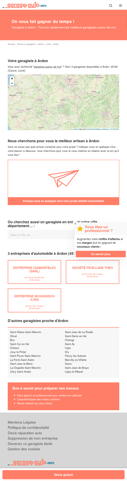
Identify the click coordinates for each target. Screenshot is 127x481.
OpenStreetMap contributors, (99, 129)
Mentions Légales (22, 422)
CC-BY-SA (114, 129)
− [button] (12, 83)
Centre (41, 44)
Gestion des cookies (24, 448)
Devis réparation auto (25, 432)
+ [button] (12, 78)
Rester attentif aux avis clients (34, 403)
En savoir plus (100, 254)
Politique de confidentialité (28, 427)
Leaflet (75, 129)
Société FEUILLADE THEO (92, 267)
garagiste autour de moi (47, 66)
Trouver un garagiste (26, 44)
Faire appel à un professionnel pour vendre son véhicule (49, 395)
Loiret (48, 44)
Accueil (11, 44)
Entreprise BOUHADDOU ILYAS (34, 298)
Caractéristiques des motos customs (38, 399)
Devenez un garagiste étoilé (30, 443)
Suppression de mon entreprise (33, 438)
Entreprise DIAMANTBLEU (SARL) (34, 269)
